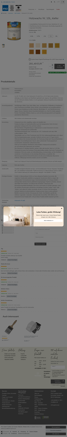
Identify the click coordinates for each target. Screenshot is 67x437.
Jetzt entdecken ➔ (48, 220)
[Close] (61, 208)
